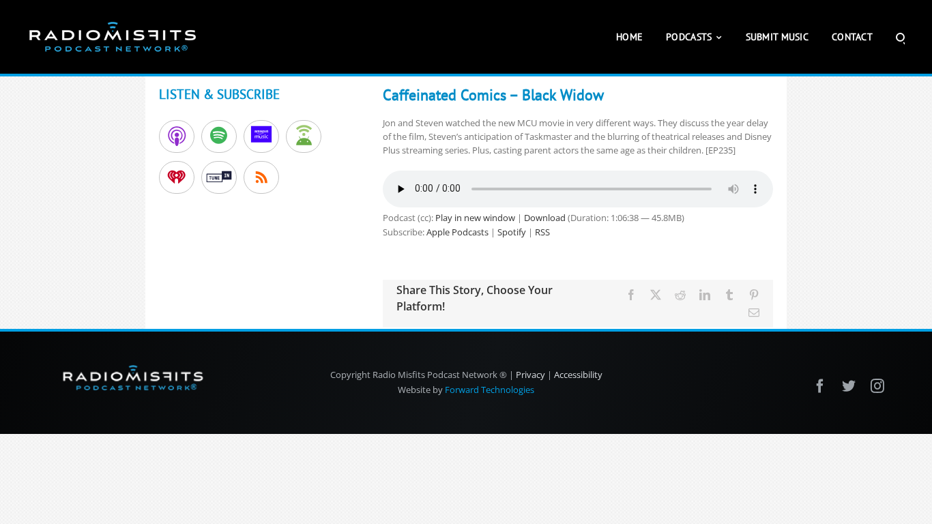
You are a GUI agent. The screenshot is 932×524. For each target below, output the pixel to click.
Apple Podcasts (457, 232)
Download (545, 218)
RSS (542, 232)
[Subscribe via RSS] (261, 177)
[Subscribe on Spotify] (219, 136)
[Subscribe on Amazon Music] (261, 136)
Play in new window (475, 218)
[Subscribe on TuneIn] (219, 177)
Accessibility (578, 374)
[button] (900, 37)
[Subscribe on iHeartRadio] (176, 177)
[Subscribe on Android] (303, 136)
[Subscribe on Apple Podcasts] (176, 136)
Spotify (511, 232)
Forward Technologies (489, 389)
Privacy (530, 374)
